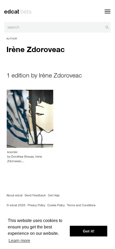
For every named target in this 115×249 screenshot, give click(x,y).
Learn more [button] (19, 240)
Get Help (54, 195)
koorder (12, 152)
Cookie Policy (56, 205)
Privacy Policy (36, 205)
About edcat (14, 195)
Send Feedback (35, 195)
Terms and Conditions (81, 205)
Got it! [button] (88, 231)
